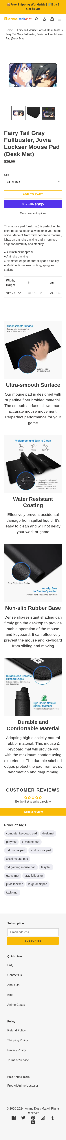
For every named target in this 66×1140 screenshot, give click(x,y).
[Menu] (60, 19)
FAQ (10, 965)
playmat (11, 841)
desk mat (48, 833)
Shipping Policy (17, 1040)
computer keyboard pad (21, 833)
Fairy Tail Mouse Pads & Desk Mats (38, 30)
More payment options (33, 213)
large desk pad (37, 884)
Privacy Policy (16, 1050)
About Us (13, 984)
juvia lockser (14, 884)
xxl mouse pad (15, 850)
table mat (12, 892)
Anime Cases (16, 1004)
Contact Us (14, 975)
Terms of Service (18, 1060)
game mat (12, 875)
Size (6, 174)
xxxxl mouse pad (17, 858)
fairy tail (46, 867)
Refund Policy (16, 1030)
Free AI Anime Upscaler (22, 1085)
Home (9, 30)
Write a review (33, 811)
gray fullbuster (34, 875)
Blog (10, 994)
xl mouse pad (30, 841)
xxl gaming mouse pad (21, 867)
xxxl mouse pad (41, 850)
